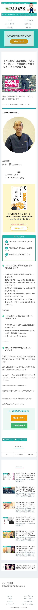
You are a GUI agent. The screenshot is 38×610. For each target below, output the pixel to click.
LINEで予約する (28, 596)
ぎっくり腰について (21, 439)
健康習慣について (8, 439)
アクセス (9, 601)
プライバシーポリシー (28, 604)
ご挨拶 (10, 598)
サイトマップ (10, 604)
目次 (18, 237)
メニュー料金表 (28, 598)
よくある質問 (28, 601)
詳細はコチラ (19, 228)
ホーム (10, 596)
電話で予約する (19, 41)
